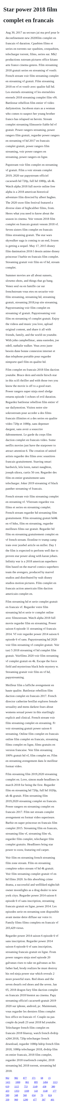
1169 (26, 1091)
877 (25, 1078)
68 (42, 1078)
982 (16, 1078)
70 (42, 1095)
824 (50, 1095)
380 (53, 1086)
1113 (55, 1082)
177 (54, 1091)
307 (44, 1099)
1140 (45, 1091)
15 (49, 1078)
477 (35, 1099)
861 (27, 1082)
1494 (45, 1082)
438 (44, 1086)
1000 (17, 1082)
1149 (35, 1086)
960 (16, 1099)
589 (7, 1095)
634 (34, 1095)
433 (7, 1091)
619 (7, 1086)
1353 (16, 1091)
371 (34, 1078)
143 (36, 1091)
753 (26, 1086)
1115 (16, 1086)
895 (36, 1082)
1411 (8, 1082)
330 (7, 1099)
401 (52, 1099)
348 (16, 1095)
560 (25, 1095)
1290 (25, 1099)
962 (7, 1078)
